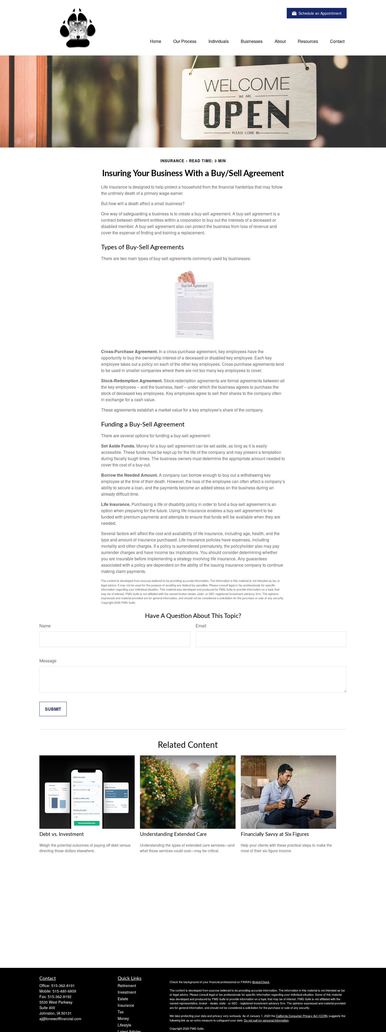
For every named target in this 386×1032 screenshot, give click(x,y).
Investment (127, 992)
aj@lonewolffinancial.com (60, 1018)
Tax (121, 1011)
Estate (123, 998)
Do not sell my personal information (266, 1020)
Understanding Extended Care (173, 834)
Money (123, 1018)
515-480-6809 (64, 991)
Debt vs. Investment (61, 834)
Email (201, 626)
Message (47, 661)
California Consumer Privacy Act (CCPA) (302, 1016)
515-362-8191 (63, 985)
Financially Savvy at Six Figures (275, 834)
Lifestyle (124, 1025)
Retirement (127, 985)
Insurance (126, 1005)
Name (45, 626)
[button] (155, 40)
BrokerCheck (260, 982)
